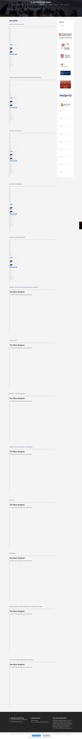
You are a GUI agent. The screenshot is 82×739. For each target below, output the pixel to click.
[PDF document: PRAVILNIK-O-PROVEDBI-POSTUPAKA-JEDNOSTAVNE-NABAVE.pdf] (32, 684)
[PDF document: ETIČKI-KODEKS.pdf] (32, 578)
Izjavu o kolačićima (42, 737)
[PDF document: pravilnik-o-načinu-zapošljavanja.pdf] (32, 631)
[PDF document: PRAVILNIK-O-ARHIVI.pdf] (32, 312)
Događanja (51, 4)
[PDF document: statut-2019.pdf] (32, 49)
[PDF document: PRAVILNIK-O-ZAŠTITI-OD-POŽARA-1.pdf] (32, 208)
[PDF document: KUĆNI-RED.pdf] (32, 524)
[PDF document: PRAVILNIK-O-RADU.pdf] (32, 365)
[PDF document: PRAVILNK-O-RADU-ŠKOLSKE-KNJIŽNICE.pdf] (32, 262)
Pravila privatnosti (50, 737)
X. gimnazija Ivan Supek (41, 2)
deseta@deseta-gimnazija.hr (17, 721)
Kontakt (61, 4)
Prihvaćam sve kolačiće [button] (36, 735)
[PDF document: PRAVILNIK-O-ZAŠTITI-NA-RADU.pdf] (32, 155)
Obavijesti (18, 4)
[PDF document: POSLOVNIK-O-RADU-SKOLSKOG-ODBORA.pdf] (32, 418)
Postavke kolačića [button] (47, 735)
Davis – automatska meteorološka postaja (40, 722)
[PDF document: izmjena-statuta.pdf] (32, 102)
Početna (13, 4)
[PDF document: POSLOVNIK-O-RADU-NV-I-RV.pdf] (32, 471)
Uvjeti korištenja (34, 720)
